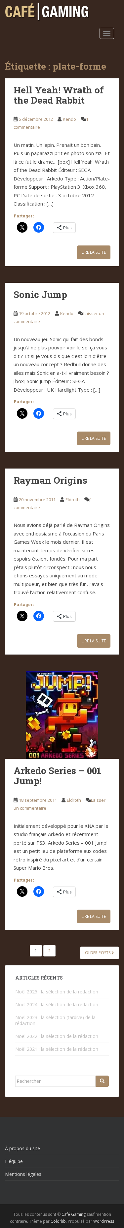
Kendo (69, 119)
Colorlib (58, 1221)
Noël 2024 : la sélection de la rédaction (56, 1004)
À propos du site (22, 1148)
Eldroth (72, 499)
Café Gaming (74, 1214)
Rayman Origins (50, 480)
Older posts (98, 952)
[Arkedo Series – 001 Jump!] (62, 715)
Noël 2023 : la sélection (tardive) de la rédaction (55, 1020)
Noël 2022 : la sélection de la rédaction (56, 1036)
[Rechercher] (102, 1081)
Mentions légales (23, 1174)
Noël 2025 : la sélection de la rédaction (56, 991)
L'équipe (14, 1161)
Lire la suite (94, 252)
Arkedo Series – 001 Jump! (57, 775)
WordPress (103, 1221)
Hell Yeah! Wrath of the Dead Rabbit (59, 95)
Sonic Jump (40, 294)
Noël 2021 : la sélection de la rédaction (56, 1049)
